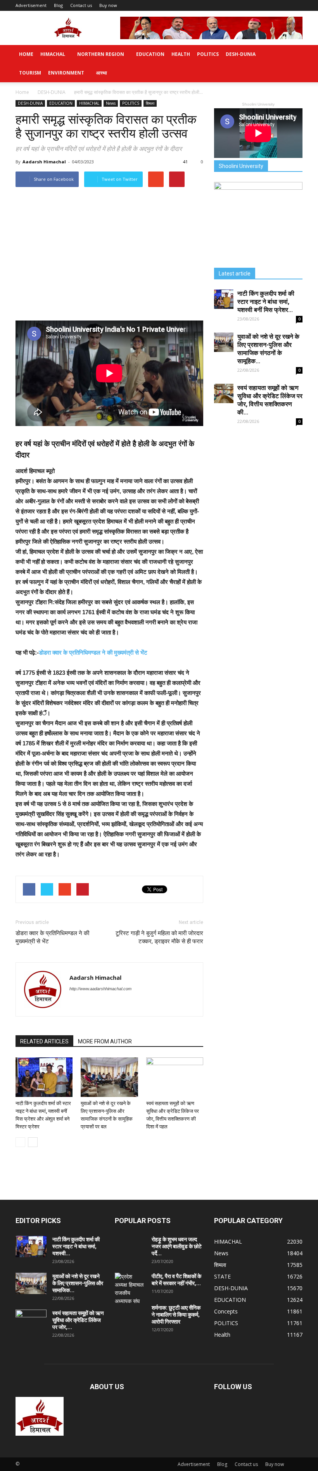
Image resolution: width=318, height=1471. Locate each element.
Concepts (226, 1311)
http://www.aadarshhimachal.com (100, 988)
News (111, 103)
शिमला (150, 103)
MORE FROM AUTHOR (105, 1041)
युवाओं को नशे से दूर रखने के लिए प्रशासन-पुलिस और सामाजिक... (77, 1283)
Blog (58, 5)
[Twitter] (75, 1005)
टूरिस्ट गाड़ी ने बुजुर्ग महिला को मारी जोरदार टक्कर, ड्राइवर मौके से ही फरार (159, 937)
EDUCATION (150, 54)
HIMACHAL (52, 54)
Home (26, 54)
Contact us (81, 5)
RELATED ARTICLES (44, 1041)
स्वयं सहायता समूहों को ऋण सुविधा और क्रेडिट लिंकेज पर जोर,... (78, 1320)
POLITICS (208, 54)
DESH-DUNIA (241, 54)
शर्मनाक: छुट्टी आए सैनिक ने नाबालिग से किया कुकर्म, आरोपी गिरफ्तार (176, 1315)
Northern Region (100, 54)
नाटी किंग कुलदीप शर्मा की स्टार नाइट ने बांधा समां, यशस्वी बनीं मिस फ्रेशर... (265, 302)
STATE (222, 1276)
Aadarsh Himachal (44, 162)
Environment (66, 72)
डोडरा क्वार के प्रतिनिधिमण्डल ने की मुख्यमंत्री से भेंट (93, 652)
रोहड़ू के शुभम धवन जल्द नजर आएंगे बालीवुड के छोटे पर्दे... (177, 1246)
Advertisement (31, 5)
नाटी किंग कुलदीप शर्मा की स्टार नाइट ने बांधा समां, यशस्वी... (76, 1246)
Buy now (108, 5)
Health (180, 54)
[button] (293, 63)
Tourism (30, 72)
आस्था (101, 72)
